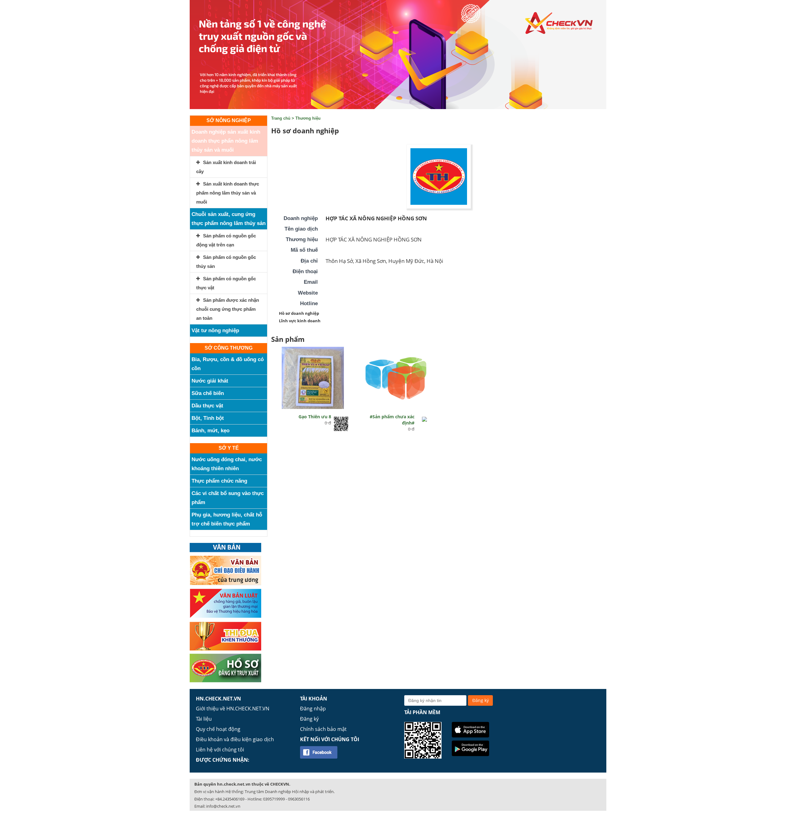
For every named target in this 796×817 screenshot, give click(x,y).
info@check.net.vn (223, 806)
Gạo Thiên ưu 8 (314, 417)
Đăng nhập (313, 708)
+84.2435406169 (229, 799)
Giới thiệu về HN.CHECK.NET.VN (232, 708)
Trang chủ (280, 118)
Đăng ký (309, 718)
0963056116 (299, 799)
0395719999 (274, 799)
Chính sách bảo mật (323, 729)
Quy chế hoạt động (218, 729)
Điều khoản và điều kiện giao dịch (235, 739)
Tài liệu (204, 718)
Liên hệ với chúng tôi (220, 749)
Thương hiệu (308, 118)
